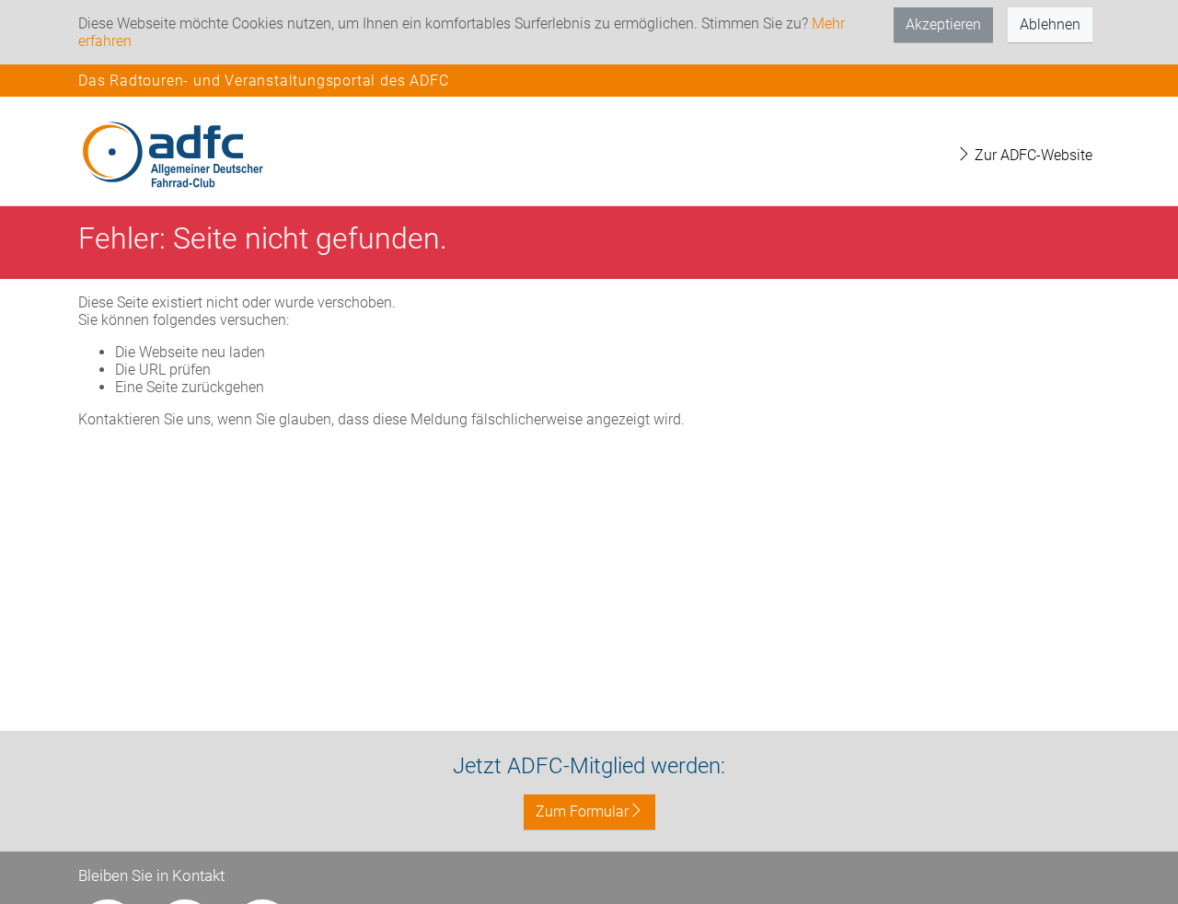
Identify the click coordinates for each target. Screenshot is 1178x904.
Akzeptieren (943, 24)
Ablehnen (1050, 24)
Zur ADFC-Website (1031, 155)
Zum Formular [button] (582, 811)
